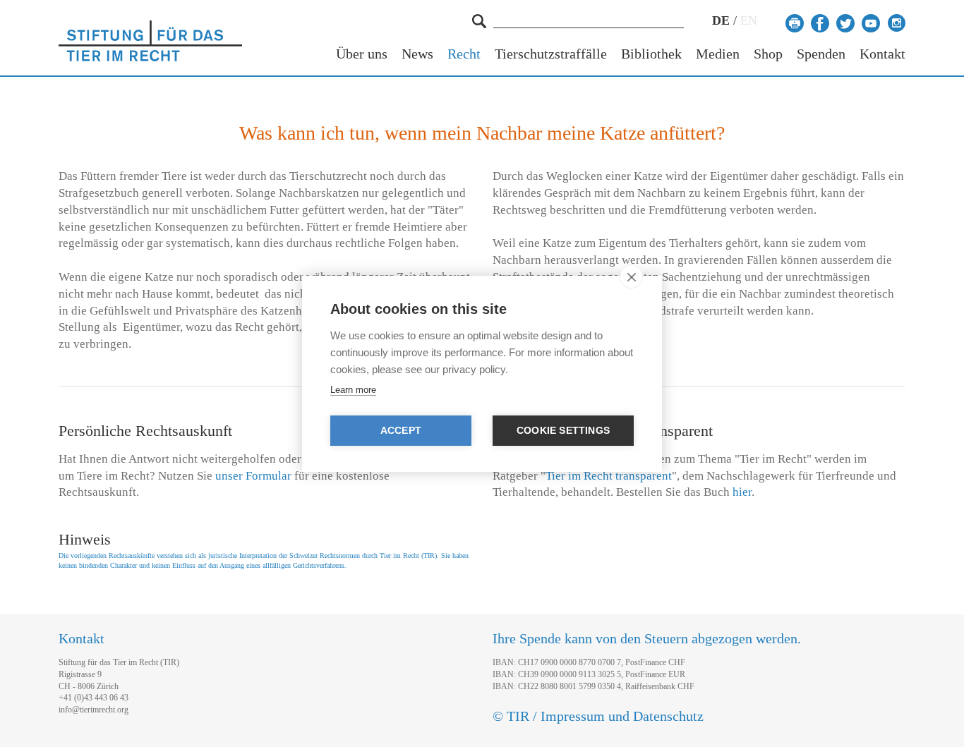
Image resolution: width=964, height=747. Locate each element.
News (417, 54)
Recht (464, 54)
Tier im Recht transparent (609, 475)
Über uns (361, 54)
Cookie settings (563, 430)
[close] (631, 277)
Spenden (821, 54)
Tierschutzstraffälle (551, 54)
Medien (718, 54)
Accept (400, 430)
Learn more (353, 389)
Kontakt (882, 54)
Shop (768, 54)
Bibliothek (651, 54)
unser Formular (253, 475)
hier (742, 492)
